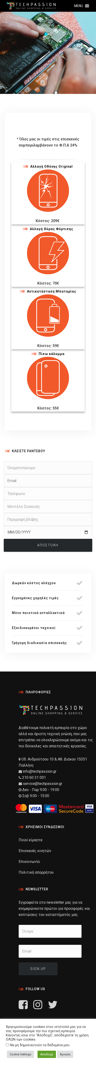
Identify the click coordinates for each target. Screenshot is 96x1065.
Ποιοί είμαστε (30, 840)
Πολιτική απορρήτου (36, 872)
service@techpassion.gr (42, 783)
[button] (78, 6)
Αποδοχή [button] (46, 1054)
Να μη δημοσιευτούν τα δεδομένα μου (39, 1045)
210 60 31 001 (34, 777)
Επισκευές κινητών (35, 851)
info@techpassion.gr (39, 771)
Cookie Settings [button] (20, 1054)
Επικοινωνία (29, 861)
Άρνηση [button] (65, 1054)
